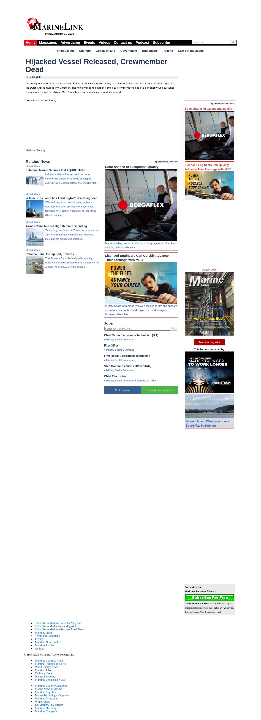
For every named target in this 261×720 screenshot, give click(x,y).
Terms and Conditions (47, 635)
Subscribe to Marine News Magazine (56, 626)
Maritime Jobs (43, 670)
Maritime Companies (46, 711)
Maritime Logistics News (49, 660)
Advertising (70, 42)
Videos (104, 42)
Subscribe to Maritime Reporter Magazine (58, 623)
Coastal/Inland (105, 50)
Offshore (85, 50)
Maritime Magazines (46, 698)
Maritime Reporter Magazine (51, 685)
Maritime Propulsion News (50, 679)
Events (89, 42)
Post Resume (122, 390)
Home (31, 42)
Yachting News (43, 673)
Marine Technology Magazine (52, 695)
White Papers (42, 701)
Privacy (39, 638)
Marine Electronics (45, 676)
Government (128, 50)
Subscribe (161, 42)
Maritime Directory (45, 708)
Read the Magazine (210, 342)
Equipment (149, 50)
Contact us (123, 42)
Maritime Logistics (45, 692)
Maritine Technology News (50, 663)
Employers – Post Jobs (160, 390)
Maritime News (43, 632)
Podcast (142, 42)
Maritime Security (35, 150)
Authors (39, 648)
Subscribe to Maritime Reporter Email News (60, 629)
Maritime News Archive (48, 642)
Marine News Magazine (48, 688)
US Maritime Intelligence (49, 704)
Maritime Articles (44, 645)
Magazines (48, 42)
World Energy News (46, 666)
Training (167, 50)
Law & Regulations (191, 50)
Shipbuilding (65, 50)
